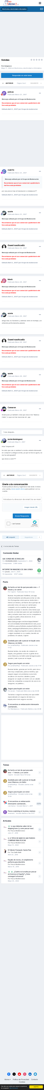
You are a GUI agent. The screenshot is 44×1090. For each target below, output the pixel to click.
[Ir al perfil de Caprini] (5, 588)
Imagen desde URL (31, 507)
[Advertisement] (22, 35)
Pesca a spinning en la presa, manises (21, 811)
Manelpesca (15, 709)
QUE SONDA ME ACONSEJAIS (13, 559)
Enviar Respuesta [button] (22, 516)
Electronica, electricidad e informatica (27, 68)
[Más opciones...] (40, 93)
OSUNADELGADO (11, 561)
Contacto (34, 1079)
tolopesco (8, 66)
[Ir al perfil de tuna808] (39, 570)
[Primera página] (3, 83)
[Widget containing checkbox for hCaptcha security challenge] (22, 523)
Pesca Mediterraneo (18, 831)
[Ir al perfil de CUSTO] (4, 171)
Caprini (13, 592)
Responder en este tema (22, 75)
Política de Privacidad (21, 1079)
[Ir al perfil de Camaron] (4, 409)
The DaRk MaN (16, 852)
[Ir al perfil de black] (4, 280)
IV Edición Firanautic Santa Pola (19, 850)
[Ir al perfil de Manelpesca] (5, 705)
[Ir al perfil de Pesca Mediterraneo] (5, 827)
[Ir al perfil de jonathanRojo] (5, 642)
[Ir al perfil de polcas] (4, 93)
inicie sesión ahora (18, 489)
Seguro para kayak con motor (19, 663)
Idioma (7, 1079)
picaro (7, 572)
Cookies (22, 1082)
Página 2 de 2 (22, 83)
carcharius (12, 806)
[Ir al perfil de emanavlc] (5, 812)
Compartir (11, 537)
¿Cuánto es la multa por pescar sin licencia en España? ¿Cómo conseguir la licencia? (22, 874)
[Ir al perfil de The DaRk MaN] (5, 851)
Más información (14, 1088)
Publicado (17, 94)
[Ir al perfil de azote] (4, 213)
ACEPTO (36, 1087)
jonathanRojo (15, 645)
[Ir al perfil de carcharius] (5, 802)
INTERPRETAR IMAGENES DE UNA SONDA (17, 569)
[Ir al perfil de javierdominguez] (4, 440)
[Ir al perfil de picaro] (39, 560)
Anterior (9, 83)
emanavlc (11, 813)
